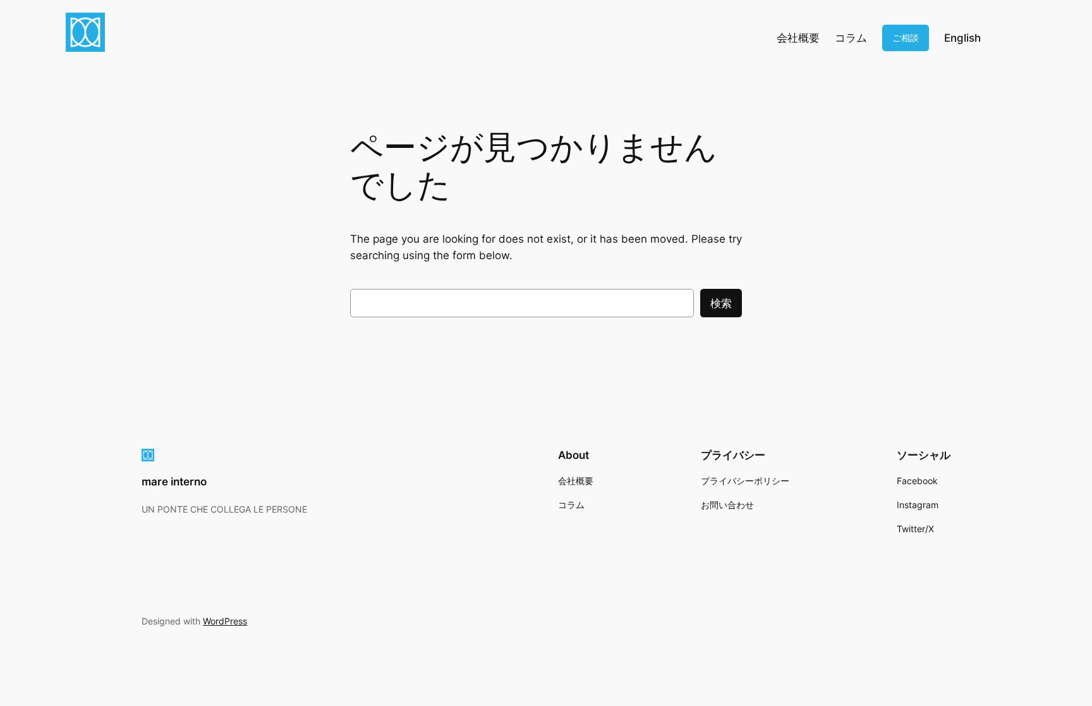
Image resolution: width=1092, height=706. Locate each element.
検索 (721, 303)
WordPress (225, 621)
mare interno (174, 481)
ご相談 (905, 37)
